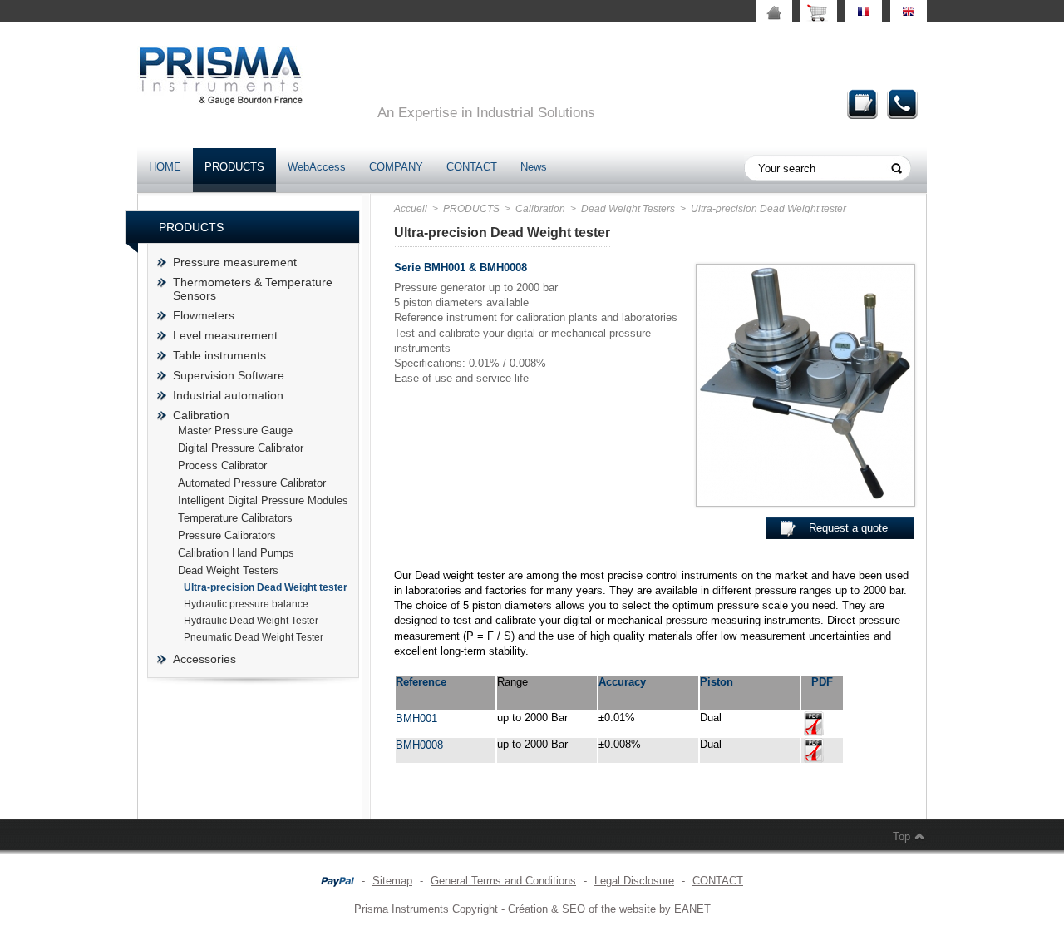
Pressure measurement (235, 262)
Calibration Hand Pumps (236, 553)
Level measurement (225, 335)
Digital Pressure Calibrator (240, 448)
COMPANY (396, 167)
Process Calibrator (222, 465)
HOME (165, 167)
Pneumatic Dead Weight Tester (253, 637)
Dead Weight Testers (228, 570)
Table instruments (219, 355)
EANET (692, 909)
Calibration (201, 415)
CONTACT (471, 167)
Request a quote (863, 103)
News (533, 167)
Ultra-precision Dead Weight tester (265, 587)
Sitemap (392, 880)
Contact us (903, 103)
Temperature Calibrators (235, 518)
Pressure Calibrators (227, 535)
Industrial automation (228, 395)
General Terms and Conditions (503, 880)
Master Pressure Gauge (235, 430)
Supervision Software (228, 375)
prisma (220, 75)
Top (901, 836)
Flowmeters (203, 315)
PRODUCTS (234, 167)
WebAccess (317, 167)
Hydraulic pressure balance (246, 604)
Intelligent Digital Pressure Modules (263, 500)
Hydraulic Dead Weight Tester (251, 620)
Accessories (204, 659)
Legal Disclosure (634, 880)
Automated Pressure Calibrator (252, 483)
